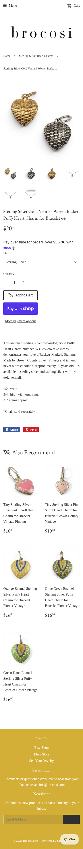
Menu (13, 5)
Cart (76, 5)
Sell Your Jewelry (41, 761)
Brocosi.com (30, 840)
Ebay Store (41, 754)
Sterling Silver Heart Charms (36, 55)
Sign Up (71, 819)
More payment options (20, 321)
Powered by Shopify (54, 840)
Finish (7, 253)
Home (6, 55)
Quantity (8, 274)
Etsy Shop (41, 747)
